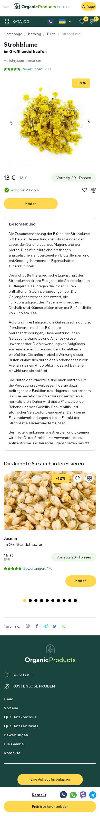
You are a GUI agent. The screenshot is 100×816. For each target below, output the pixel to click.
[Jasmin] (50, 500)
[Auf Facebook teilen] (37, 626)
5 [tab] (47, 600)
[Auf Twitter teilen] (54, 626)
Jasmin (23, 541)
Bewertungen (16, 734)
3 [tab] (35, 600)
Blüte (51, 34)
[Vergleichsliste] (92, 21)
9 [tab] (69, 600)
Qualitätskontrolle (20, 716)
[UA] (62, 22)
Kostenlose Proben (34, 686)
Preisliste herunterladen (50, 806)
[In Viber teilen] (28, 626)
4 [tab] (41, 600)
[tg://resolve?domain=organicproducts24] (92, 794)
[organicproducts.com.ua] (42, 6)
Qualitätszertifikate (21, 725)
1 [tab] (24, 600)
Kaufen (30, 204)
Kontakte (12, 752)
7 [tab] (58, 600)
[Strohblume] (50, 122)
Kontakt (39, 795)
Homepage (13, 34)
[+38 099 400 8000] (50, 21)
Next (88, 122)
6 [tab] (52, 600)
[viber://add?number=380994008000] (82, 794)
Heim (8, 698)
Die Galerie (14, 743)
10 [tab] (75, 600)
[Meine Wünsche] (82, 21)
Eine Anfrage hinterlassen (50, 779)
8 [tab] (64, 600)
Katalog (21, 21)
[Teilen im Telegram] (45, 626)
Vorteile (11, 707)
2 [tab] (30, 600)
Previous (11, 122)
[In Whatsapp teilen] (63, 626)
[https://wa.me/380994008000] (73, 794)
